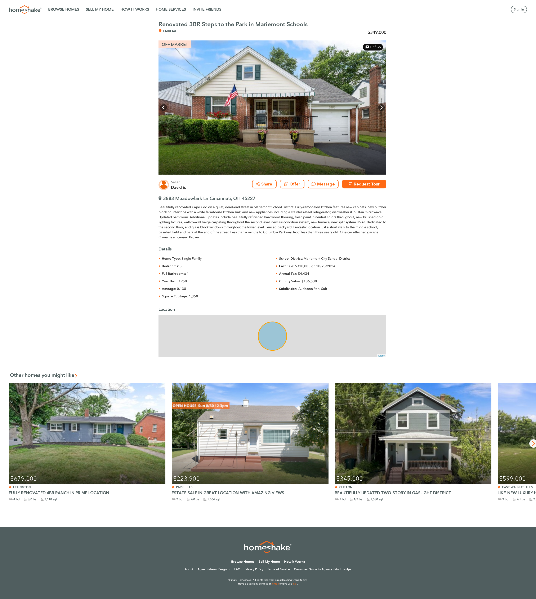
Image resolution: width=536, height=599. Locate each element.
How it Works (294, 562)
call (295, 583)
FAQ (237, 569)
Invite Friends (207, 9)
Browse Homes (63, 9)
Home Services (171, 9)
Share (266, 184)
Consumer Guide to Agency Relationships (322, 569)
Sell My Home (100, 9)
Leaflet (381, 355)
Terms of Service (278, 569)
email (275, 583)
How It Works (134, 9)
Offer (295, 184)
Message (326, 184)
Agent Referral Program (213, 569)
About (189, 569)
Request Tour (367, 184)
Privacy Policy (254, 569)
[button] (163, 107)
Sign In (519, 9)
